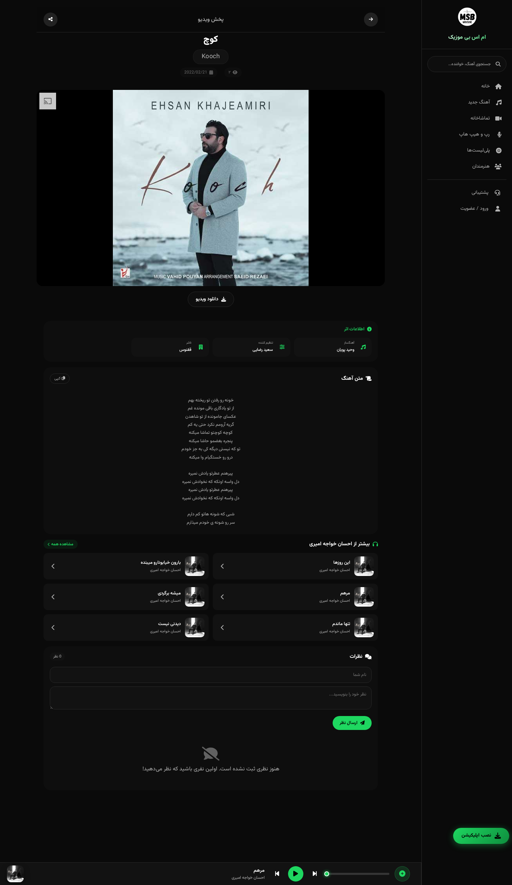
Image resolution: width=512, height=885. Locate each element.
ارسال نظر (348, 722)
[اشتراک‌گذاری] (50, 19)
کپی (58, 379)
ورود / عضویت (474, 209)
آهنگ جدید (479, 102)
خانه (485, 86)
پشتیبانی (480, 193)
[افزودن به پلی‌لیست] (402, 874)
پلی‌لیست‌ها (478, 150)
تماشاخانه (480, 118)
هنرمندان (481, 166)
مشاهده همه (62, 544)
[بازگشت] (371, 19)
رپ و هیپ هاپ (474, 134)
